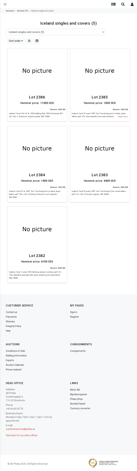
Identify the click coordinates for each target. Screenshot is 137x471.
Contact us (11, 312)
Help (8, 330)
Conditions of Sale (15, 351)
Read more (123, 117)
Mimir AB (75, 389)
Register (74, 316)
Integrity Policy (13, 326)
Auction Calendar (15, 365)
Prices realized (13, 369)
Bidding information (16, 355)
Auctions (10, 11)
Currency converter (80, 408)
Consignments (78, 351)
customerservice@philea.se (20, 429)
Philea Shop (76, 399)
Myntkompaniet (78, 394)
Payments (11, 316)
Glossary (10, 321)
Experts (10, 360)
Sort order (15, 40)
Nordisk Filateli (77, 403)
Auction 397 (22, 11)
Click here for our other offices (21, 435)
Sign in (73, 312)
